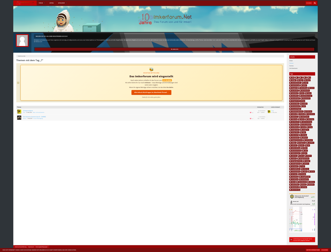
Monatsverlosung (296, 150)
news (305, 150)
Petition (309, 156)
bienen (309, 93)
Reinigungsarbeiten (297, 161)
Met (308, 145)
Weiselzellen (295, 187)
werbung (304, 187)
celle (304, 106)
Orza (24, 112)
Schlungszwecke (296, 163)
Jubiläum (304, 137)
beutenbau (294, 93)
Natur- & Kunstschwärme (38, 112)
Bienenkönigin (295, 98)
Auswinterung (295, 85)
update (305, 171)
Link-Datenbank (293, 68)
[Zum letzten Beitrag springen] (269, 111)
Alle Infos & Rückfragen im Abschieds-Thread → (151, 92)
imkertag (303, 135)
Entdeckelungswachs (297, 111)
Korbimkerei (308, 140)
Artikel (291, 60)
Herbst (303, 127)
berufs (312, 88)
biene (302, 93)
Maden (302, 145)
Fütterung (294, 119)
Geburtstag (310, 119)
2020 (293, 77)
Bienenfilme (295, 96)
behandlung (303, 88)
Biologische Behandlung (298, 101)
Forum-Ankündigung (38, 118)
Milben (305, 148)
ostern (301, 156)
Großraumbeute (306, 124)
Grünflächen (295, 127)
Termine (291, 66)
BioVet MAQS (295, 103)
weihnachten (295, 184)
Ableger (294, 80)
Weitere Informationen (313, 250)
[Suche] (315, 3)
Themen (291, 63)
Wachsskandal (302, 182)
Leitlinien (294, 145)
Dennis (24, 118)
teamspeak (294, 166)
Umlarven (305, 169)
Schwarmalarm (28, 111)
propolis (294, 158)
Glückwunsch (295, 124)
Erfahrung (308, 111)
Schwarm (306, 163)
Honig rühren (295, 132)
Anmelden (309, 3)
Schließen (325, 250)
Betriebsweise (305, 90)
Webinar (312, 182)
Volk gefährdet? (305, 176)
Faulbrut (294, 114)
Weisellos (311, 184)
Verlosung (302, 174)
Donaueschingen (296, 109)
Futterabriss (311, 114)
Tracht (302, 166)
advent (308, 80)
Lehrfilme (311, 142)
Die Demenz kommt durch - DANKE (34, 117)
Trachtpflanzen (296, 169)
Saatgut (307, 161)
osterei (305, 153)
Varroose (294, 174)
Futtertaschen (305, 116)
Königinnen (302, 142)
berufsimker (295, 90)
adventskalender (296, 82)
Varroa (312, 171)
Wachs (293, 182)
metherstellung (296, 148)
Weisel (303, 184)
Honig (310, 127)
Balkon (304, 85)
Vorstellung (295, 179)
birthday (304, 103)
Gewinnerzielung (306, 122)
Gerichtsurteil (295, 122)
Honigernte (305, 129)
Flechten (302, 114)
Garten (302, 119)
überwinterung (296, 189)
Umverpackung (296, 171)
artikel (306, 82)
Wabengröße (304, 179)
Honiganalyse (295, 129)
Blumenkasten (295, 106)
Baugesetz (294, 88)
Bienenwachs (306, 98)
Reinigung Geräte (304, 158)
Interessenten (295, 137)
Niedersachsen (295, 153)
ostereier (294, 156)
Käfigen (294, 142)
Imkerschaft (295, 135)
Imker (303, 132)
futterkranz (295, 116)
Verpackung (295, 176)
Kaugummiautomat (297, 140)
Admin (301, 80)
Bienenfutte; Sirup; (306, 96)
